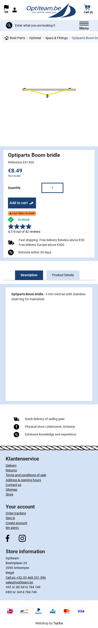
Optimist (35, 38)
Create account (16, 523)
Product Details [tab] (63, 275)
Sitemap (11, 489)
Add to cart (19, 203)
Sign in (10, 518)
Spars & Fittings (56, 38)
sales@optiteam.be (19, 582)
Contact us (13, 485)
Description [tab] (29, 275)
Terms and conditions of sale (26, 475)
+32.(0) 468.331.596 (31, 577)
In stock (23, 219)
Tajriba (58, 623)
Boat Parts (17, 38)
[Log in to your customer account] (14, 9)
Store (9, 494)
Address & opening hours (23, 480)
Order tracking (16, 513)
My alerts (12, 528)
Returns (11, 470)
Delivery (11, 465)
